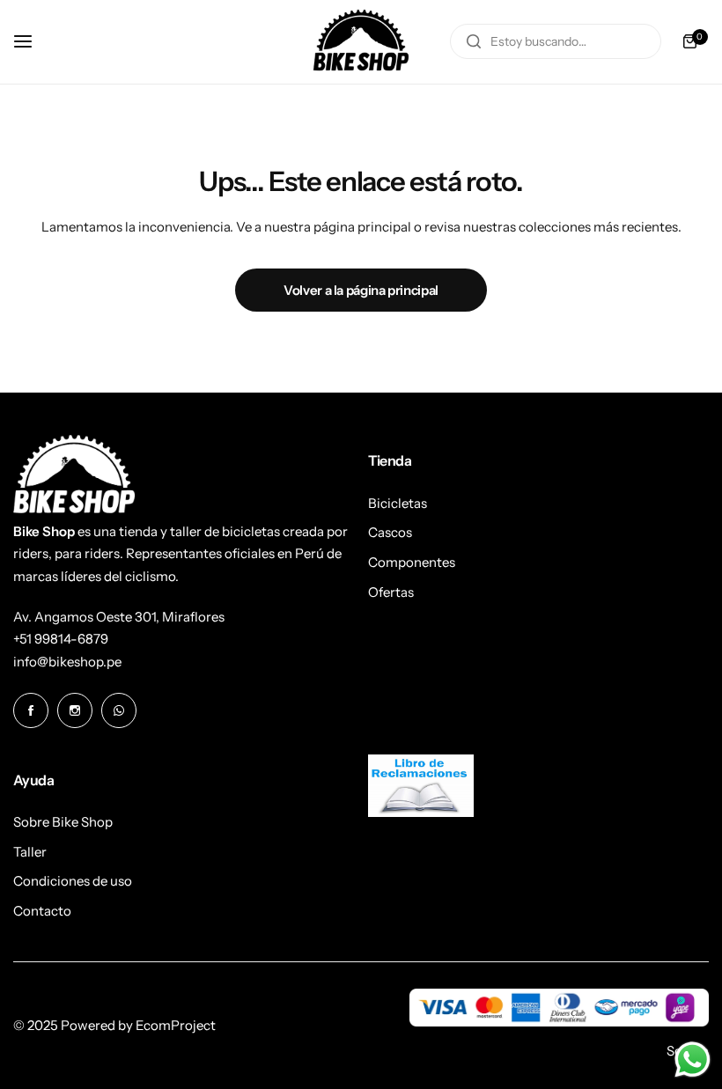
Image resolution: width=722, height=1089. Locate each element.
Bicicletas (397, 503)
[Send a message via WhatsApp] (692, 1059)
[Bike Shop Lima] (361, 42)
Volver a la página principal (361, 290)
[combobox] (555, 41)
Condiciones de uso (72, 880)
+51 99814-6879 (60, 638)
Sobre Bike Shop (63, 821)
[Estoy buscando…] (473, 41)
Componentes (411, 562)
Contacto (42, 910)
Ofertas (391, 592)
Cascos (390, 532)
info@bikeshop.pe (67, 661)
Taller (30, 851)
